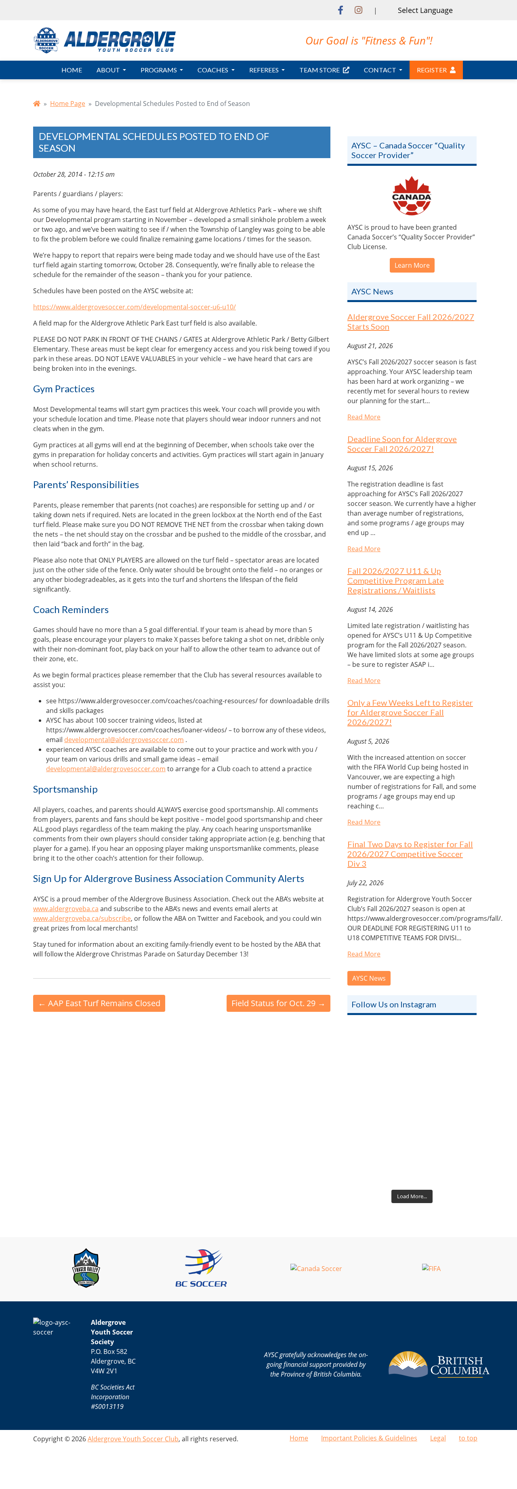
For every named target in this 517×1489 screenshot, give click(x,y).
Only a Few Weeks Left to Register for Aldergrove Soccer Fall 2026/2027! (410, 712)
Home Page (67, 103)
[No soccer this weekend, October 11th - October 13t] (412, 1066)
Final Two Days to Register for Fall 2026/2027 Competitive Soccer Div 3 (410, 853)
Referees (264, 70)
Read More (363, 416)
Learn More (412, 265)
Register (432, 70)
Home (71, 70)
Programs (159, 70)
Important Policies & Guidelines (369, 1438)
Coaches (213, 70)
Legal (438, 1438)
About (109, 70)
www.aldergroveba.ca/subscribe (82, 918)
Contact (380, 70)
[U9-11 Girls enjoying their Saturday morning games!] (412, 1146)
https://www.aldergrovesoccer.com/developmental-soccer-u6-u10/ (134, 306)
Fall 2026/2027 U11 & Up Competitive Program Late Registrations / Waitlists (395, 580)
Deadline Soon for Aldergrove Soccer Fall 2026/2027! (402, 443)
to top (468, 1438)
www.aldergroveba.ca (66, 908)
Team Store (319, 70)
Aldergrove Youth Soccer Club (133, 1438)
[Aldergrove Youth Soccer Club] (105, 39)
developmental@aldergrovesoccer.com (124, 739)
